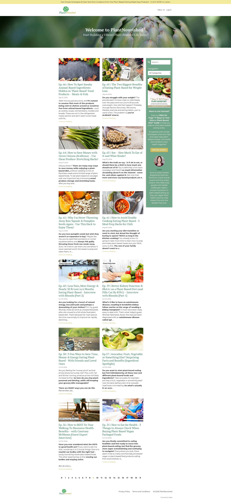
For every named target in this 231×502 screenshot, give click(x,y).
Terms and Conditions (141, 492)
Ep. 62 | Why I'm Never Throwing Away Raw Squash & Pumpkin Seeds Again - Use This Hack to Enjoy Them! (78, 222)
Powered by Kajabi (166, 497)
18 (132, 478)
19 (136, 478)
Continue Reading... (66, 121)
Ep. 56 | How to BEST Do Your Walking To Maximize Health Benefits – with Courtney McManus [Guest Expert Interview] (76, 431)
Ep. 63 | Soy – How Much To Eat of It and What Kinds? (122, 154)
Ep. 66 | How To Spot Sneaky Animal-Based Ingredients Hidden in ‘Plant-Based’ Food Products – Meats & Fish (76, 89)
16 (123, 478)
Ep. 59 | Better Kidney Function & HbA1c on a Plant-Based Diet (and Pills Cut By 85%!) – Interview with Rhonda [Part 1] (122, 290)
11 (101, 478)
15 (119, 478)
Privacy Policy (124, 492)
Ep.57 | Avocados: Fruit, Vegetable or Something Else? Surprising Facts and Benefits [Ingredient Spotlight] (122, 358)
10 (97, 478)
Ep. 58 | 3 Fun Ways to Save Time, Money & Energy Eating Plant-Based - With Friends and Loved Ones (78, 358)
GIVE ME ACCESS (159, 150)
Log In (168, 10)
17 (127, 478)
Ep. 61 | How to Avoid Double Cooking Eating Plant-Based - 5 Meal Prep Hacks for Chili (121, 221)
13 (110, 478)
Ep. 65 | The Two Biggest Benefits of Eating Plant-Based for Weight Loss (122, 88)
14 (114, 478)
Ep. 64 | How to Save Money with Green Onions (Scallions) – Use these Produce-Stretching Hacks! (78, 156)
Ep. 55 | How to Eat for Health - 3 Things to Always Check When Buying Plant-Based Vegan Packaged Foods (121, 429)
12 (106, 478)
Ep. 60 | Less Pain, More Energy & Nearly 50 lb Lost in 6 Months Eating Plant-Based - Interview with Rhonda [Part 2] (79, 290)
